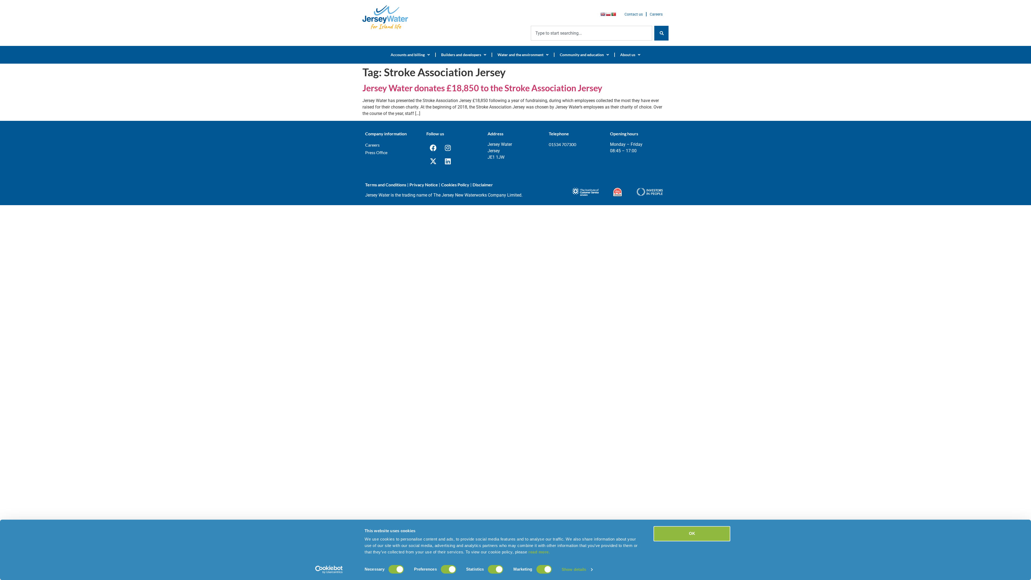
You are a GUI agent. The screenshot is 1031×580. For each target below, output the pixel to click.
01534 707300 (562, 144)
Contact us (634, 14)
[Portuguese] (613, 14)
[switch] (448, 569)
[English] (602, 14)
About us (627, 54)
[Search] (661, 33)
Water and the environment (520, 54)
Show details (574, 569)
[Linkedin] (448, 161)
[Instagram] (448, 148)
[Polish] (608, 14)
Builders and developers (461, 54)
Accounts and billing (408, 54)
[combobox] (591, 33)
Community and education (582, 54)
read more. (539, 552)
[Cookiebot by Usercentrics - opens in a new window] (329, 570)
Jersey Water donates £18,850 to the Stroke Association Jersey (482, 88)
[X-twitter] (433, 161)
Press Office (376, 152)
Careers (656, 14)
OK (692, 533)
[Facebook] (433, 148)
